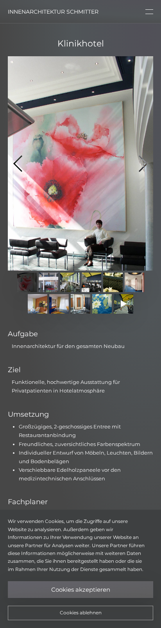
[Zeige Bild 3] (70, 282)
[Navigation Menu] (149, 11)
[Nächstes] (139, 163)
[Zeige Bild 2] (48, 282)
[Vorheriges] (21, 163)
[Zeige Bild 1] (27, 282)
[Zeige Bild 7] (37, 304)
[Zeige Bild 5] (113, 282)
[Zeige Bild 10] (102, 304)
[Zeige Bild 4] (91, 282)
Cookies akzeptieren (80, 589)
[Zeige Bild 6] (134, 282)
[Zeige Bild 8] (59, 304)
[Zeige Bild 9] (80, 304)
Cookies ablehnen (81, 613)
